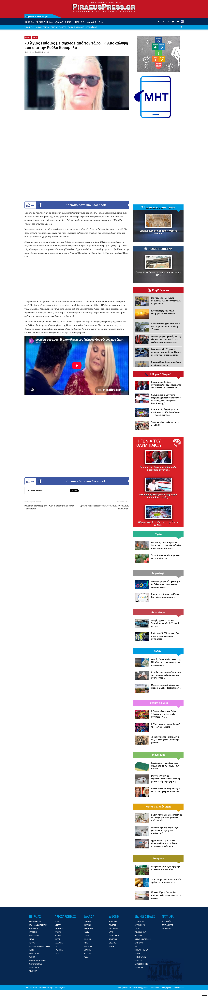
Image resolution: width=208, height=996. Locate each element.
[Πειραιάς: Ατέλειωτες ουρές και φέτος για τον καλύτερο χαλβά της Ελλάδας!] (158, 262)
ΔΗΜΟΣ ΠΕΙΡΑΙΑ (42, 27)
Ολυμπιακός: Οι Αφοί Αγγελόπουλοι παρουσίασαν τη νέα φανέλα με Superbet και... (166, 385)
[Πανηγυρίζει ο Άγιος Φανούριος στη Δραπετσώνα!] (142, 365)
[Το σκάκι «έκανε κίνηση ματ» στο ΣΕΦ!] (142, 425)
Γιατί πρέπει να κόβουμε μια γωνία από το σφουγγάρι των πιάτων (165, 766)
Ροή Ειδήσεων (160, 290)
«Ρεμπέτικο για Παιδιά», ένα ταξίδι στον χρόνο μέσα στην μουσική (165, 740)
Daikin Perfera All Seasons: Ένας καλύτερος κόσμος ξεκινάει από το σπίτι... (166, 818)
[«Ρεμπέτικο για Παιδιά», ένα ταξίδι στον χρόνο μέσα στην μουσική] (142, 740)
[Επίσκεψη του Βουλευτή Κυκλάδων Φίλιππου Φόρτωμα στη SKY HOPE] (142, 301)
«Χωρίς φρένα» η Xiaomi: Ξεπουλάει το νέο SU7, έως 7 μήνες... (165, 623)
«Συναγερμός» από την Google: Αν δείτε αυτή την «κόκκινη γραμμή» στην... (166, 584)
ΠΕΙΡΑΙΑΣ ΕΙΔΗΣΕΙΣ (58, 27)
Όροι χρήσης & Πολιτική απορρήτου (132, 988)
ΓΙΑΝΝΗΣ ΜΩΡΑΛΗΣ (76, 27)
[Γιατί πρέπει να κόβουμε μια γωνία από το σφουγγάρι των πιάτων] (142, 766)
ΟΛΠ (95, 27)
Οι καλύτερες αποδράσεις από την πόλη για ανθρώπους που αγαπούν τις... (166, 675)
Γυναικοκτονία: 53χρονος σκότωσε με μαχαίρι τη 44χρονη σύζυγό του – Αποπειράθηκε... (166, 352)
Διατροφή (158, 858)
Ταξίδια (158, 651)
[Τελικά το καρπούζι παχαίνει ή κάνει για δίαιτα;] (142, 558)
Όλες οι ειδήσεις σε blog (36, 16)
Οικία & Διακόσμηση (158, 806)
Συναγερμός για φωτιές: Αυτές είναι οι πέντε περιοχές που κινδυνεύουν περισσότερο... (166, 339)
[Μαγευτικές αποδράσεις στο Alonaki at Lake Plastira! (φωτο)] (142, 688)
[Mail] (163, 22)
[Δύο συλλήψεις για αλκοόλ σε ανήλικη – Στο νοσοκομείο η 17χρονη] (142, 327)
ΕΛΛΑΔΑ (59, 21)
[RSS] (168, 22)
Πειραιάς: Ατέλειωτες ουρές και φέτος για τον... (158, 273)
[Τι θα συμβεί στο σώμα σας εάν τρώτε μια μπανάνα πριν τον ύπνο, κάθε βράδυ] (142, 882)
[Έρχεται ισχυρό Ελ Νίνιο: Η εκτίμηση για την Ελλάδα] (142, 314)
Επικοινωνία (179, 988)
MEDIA (35, 38)
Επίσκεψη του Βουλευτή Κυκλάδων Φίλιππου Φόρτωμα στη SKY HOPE (166, 301)
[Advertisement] (76, 280)
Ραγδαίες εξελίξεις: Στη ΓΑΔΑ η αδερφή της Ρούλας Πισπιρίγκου (49, 507)
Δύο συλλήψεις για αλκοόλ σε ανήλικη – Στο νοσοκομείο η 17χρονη (165, 326)
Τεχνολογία (158, 573)
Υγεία (158, 534)
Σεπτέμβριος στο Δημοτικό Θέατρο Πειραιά (158, 232)
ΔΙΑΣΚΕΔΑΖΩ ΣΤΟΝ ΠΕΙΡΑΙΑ (160, 208)
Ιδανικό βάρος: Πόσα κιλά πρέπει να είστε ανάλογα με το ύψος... (166, 895)
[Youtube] (178, 22)
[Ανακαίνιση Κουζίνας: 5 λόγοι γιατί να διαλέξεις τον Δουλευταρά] (142, 831)
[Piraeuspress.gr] (104, 8)
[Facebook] (159, 22)
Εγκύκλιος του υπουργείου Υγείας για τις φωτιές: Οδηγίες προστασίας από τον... (166, 545)
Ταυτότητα (154, 988)
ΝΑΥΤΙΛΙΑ (79, 21)
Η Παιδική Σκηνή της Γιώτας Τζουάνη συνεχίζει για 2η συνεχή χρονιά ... (164, 714)
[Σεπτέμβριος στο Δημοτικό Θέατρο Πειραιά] (158, 221)
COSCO (88, 27)
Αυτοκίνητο (158, 612)
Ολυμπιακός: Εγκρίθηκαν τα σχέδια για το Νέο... (158, 523)
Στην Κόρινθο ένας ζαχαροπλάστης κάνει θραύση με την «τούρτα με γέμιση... (165, 779)
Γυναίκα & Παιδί (158, 703)
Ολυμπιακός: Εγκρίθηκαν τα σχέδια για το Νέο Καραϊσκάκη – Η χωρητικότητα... (166, 412)
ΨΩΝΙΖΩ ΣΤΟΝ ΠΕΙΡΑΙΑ (160, 249)
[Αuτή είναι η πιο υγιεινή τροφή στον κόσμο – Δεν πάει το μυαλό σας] (142, 870)
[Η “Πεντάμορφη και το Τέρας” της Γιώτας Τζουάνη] (142, 727)
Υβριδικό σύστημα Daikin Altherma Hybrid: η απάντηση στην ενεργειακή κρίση (165, 843)
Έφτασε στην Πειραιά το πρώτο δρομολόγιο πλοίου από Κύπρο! (104, 507)
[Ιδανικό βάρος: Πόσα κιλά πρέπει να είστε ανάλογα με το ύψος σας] (142, 895)
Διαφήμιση (166, 988)
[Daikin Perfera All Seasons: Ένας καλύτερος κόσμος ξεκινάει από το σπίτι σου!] (142, 818)
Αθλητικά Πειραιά (160, 374)
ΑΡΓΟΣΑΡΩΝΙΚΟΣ (44, 21)
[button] (182, 29)
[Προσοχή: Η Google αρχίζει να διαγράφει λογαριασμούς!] (142, 597)
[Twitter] (173, 22)
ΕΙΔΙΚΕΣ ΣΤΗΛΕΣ (94, 21)
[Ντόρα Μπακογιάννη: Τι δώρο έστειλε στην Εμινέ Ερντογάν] (142, 792)
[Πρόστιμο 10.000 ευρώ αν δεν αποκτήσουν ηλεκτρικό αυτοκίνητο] (142, 636)
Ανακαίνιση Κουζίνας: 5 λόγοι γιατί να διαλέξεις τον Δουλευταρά (165, 830)
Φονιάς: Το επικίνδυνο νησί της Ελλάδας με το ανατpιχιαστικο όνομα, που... (166, 662)
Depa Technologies (57, 988)
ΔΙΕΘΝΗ (69, 21)
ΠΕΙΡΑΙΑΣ (29, 21)
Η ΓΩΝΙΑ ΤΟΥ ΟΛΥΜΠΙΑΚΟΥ (149, 443)
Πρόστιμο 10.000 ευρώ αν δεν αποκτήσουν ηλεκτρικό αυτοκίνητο (165, 636)
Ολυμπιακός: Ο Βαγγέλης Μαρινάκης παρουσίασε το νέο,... (158, 496)
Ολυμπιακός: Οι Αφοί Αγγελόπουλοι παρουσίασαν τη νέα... (158, 468)
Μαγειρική (158, 755)
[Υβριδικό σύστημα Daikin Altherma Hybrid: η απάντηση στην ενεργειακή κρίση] (142, 843)
